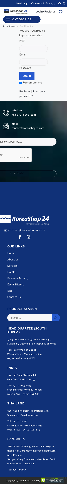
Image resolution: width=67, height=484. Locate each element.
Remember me (32, 83)
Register (24, 91)
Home (10, 253)
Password (25, 68)
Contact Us (14, 297)
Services (12, 266)
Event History (15, 284)
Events (11, 272)
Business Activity (17, 278)
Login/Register (45, 12)
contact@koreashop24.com (26, 230)
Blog (10, 291)
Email (22, 55)
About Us (13, 259)
